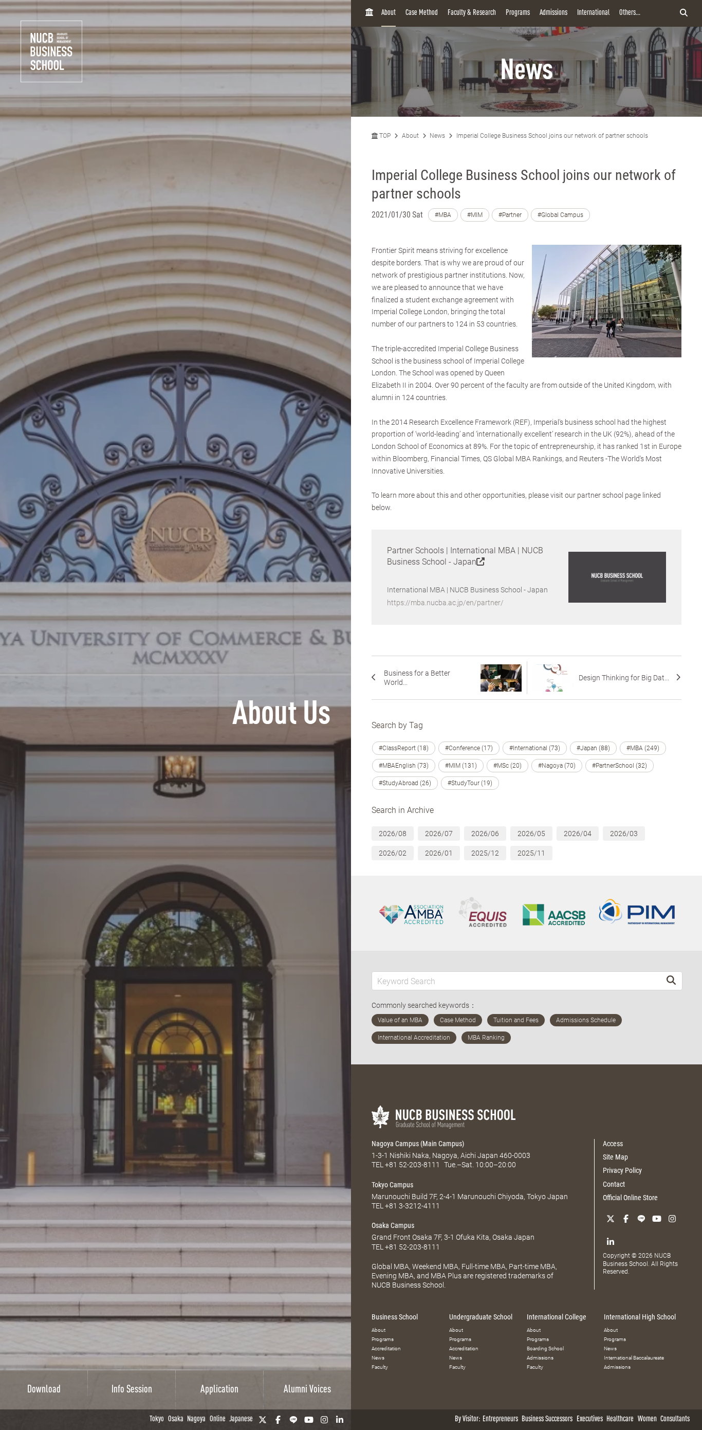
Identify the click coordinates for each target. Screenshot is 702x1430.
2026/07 (439, 833)
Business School (395, 1317)
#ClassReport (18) (404, 748)
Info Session (132, 1390)
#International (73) (534, 748)
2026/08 (393, 833)
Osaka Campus (393, 1225)
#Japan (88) (593, 748)
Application (219, 1390)
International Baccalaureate (634, 1358)
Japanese (241, 1419)
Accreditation (386, 1348)
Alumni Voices (307, 1390)
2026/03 (624, 833)
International (593, 13)
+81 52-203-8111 (412, 1165)
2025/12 (485, 853)
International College (556, 1317)
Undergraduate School (480, 1317)
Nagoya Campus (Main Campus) (418, 1143)
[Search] (671, 981)
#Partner (510, 215)
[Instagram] (324, 1419)
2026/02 (393, 853)
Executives (590, 1419)
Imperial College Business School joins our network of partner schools (552, 135)
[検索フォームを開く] (684, 13)
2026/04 (578, 833)
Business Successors (547, 1419)
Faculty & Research (472, 13)
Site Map (615, 1157)
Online (218, 1419)
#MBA (443, 215)
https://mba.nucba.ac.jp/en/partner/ (445, 603)
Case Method (421, 13)
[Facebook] (278, 1419)
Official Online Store (630, 1197)
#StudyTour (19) (470, 783)
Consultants (675, 1419)
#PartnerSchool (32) (619, 765)
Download (44, 1390)
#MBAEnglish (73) (404, 765)
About (388, 13)
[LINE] (293, 1419)
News (437, 135)
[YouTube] (309, 1419)
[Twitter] (262, 1419)
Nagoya (196, 1419)
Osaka (175, 1419)
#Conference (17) (469, 748)
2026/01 (439, 853)
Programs (518, 13)
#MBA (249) (642, 748)
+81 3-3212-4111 (412, 1206)
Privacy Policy (622, 1170)
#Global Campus (560, 215)
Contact (614, 1184)
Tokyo (157, 1419)
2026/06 (485, 833)
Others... (629, 13)
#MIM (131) (461, 765)
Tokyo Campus (392, 1185)
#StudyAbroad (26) (405, 783)
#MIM (475, 215)
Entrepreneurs (500, 1419)
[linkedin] (339, 1419)
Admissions (553, 13)
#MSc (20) (507, 765)
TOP (384, 135)
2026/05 (531, 833)
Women (647, 1419)
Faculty (380, 1367)
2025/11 (531, 853)
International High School (640, 1317)
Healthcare (620, 1419)
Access (613, 1143)
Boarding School (545, 1348)
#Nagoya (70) (557, 765)
